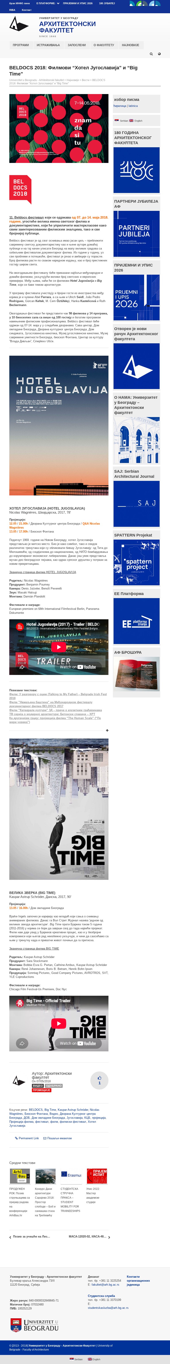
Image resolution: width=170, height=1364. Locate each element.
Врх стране (148, 1345)
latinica (133, 106)
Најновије (73, 80)
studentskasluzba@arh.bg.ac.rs (108, 1307)
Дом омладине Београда (48, 1117)
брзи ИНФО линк (19, 3)
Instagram (158, 3)
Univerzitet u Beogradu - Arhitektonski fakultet (36, 80)
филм (54, 1121)
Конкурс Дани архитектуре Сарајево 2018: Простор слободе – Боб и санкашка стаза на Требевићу (45, 1202)
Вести (85, 80)
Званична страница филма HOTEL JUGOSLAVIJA (42, 572)
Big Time (50, 1109)
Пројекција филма (21, 1121)
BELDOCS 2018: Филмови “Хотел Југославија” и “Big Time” (57, 82)
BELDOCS (36, 1109)
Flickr (145, 3)
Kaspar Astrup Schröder (73, 1109)
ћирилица (120, 106)
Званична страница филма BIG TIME (34, 948)
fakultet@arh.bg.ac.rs (105, 1284)
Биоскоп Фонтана (36, 1113)
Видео (54, 1113)
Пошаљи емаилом (59, 1138)
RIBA (12, 10)
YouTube (138, 3)
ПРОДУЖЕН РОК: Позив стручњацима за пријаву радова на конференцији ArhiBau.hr (19, 1202)
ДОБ (27, 1117)
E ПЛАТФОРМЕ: (46, 3)
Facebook (132, 3)
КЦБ (87, 1117)
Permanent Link (29, 1138)
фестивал (41, 1121)
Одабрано (54, 1085)
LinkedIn (151, 3)
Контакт (26, 10)
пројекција (99, 1117)
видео (38, 1085)
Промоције (41, 1090)
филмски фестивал (73, 1121)
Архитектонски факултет (52, 1075)
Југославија (75, 1117)
